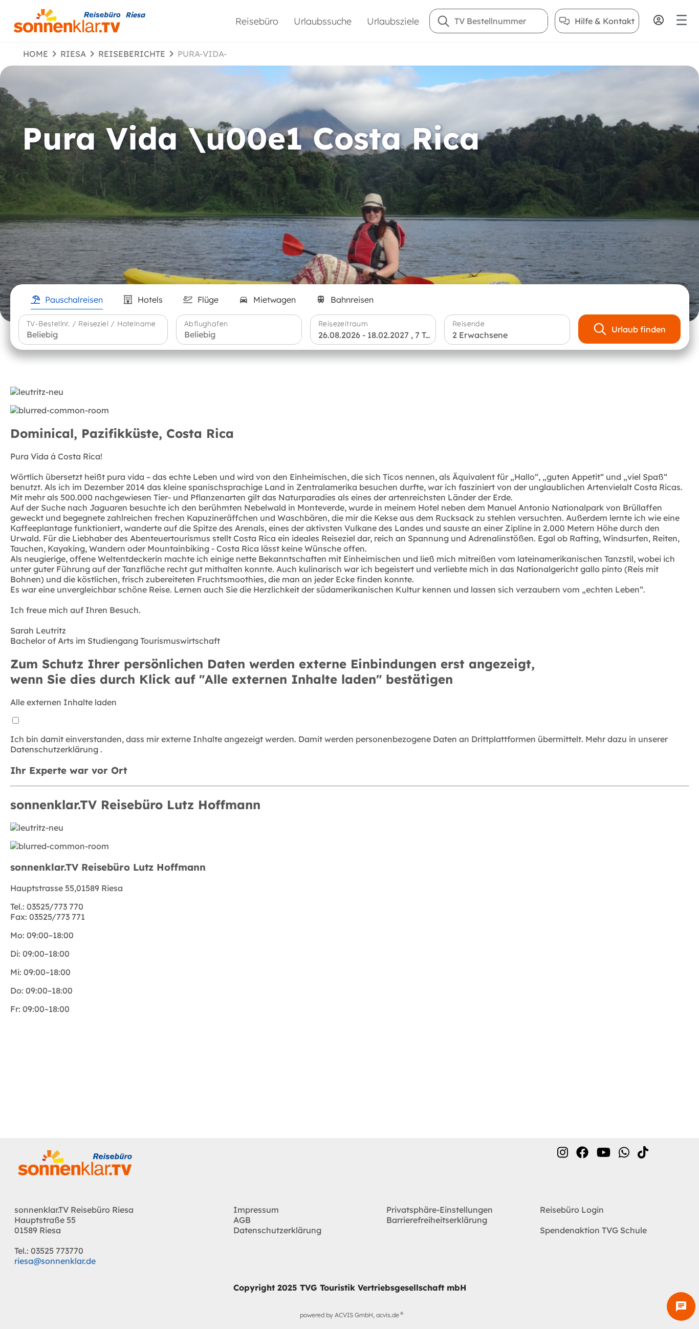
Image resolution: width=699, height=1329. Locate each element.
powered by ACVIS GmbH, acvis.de (349, 1315)
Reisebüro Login (572, 1210)
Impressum (256, 1210)
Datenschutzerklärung (55, 749)
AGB (242, 1220)
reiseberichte (131, 54)
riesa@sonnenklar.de (55, 1261)
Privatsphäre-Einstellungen (439, 1210)
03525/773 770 (46, 906)
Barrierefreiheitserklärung (436, 1220)
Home (35, 54)
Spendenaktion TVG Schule (593, 1230)
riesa (73, 54)
